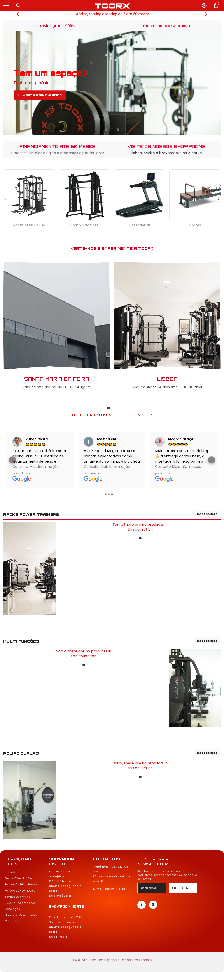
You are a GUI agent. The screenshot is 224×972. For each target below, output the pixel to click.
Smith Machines (84, 225)
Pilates (195, 225)
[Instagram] (153, 905)
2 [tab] (112, 129)
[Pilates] (195, 195)
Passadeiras (140, 225)
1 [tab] (106, 129)
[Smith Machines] (84, 195)
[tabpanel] (112, 83)
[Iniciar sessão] (204, 5)
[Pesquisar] (18, 5)
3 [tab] (118, 129)
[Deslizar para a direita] (219, 26)
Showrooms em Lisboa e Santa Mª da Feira (112, 13)
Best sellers (207, 514)
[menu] (6, 5)
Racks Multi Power (29, 225)
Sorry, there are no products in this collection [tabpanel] (140, 527)
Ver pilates (34, 98)
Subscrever (184, 888)
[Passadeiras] (140, 195)
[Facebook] (141, 905)
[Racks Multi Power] (29, 195)
